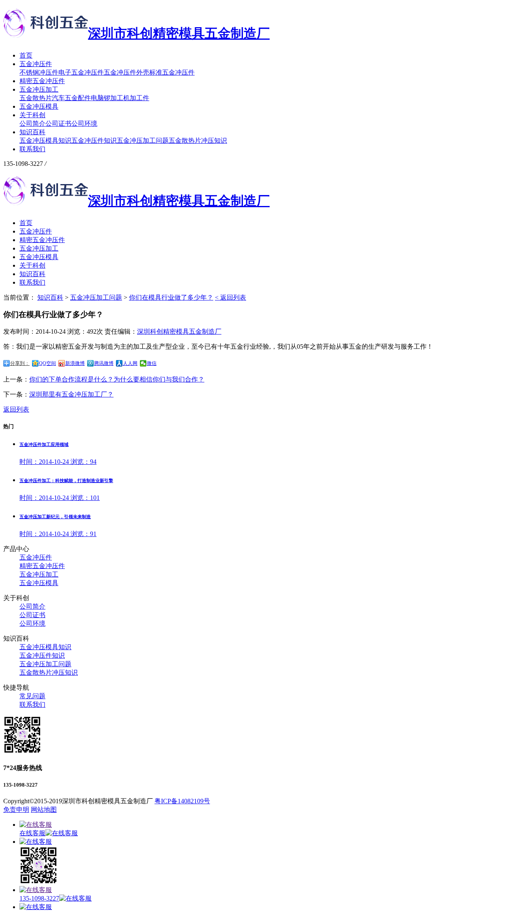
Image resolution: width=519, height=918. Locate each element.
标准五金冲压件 (172, 72)
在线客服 (32, 833)
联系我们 (32, 149)
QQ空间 (47, 363)
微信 (152, 363)
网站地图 (44, 809)
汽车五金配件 (71, 97)
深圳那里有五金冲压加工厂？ (71, 394)
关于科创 (32, 115)
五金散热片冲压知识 (198, 140)
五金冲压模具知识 (45, 140)
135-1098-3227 (39, 898)
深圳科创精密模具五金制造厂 (179, 331)
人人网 (130, 363)
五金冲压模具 (38, 106)
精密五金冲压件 (42, 80)
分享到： (20, 363)
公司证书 (58, 123)
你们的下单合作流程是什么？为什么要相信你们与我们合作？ (116, 379)
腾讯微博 (104, 363)
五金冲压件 (35, 63)
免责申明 (16, 809)
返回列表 (16, 409)
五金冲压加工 (38, 89)
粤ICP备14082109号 (182, 801)
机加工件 (136, 97)
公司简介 (32, 123)
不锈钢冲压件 (38, 72)
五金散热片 (35, 97)
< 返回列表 (230, 297)
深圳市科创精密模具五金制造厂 (179, 33)
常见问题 (32, 696)
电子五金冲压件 (81, 72)
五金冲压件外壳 (126, 72)
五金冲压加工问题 (143, 140)
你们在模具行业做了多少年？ (171, 297)
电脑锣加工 (107, 97)
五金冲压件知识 (94, 140)
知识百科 (32, 132)
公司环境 (84, 123)
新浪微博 (75, 363)
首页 (25, 55)
